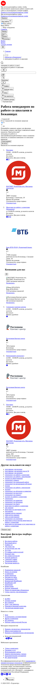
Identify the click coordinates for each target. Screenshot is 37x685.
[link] (4, 36)
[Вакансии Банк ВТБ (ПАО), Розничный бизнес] (20, 232)
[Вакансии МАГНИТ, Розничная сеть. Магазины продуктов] (20, 173)
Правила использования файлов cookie (14, 16)
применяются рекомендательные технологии (18, 662)
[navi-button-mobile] (3, 47)
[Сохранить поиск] (3, 75)
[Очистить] (4, 70)
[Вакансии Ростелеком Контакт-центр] (20, 328)
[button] (3, 41)
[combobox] (10, 65)
